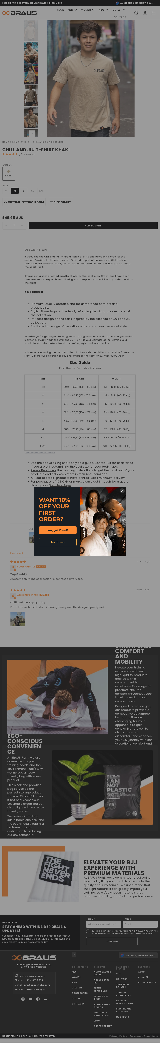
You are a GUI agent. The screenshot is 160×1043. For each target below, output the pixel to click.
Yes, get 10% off (58, 530)
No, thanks (58, 542)
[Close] (122, 491)
